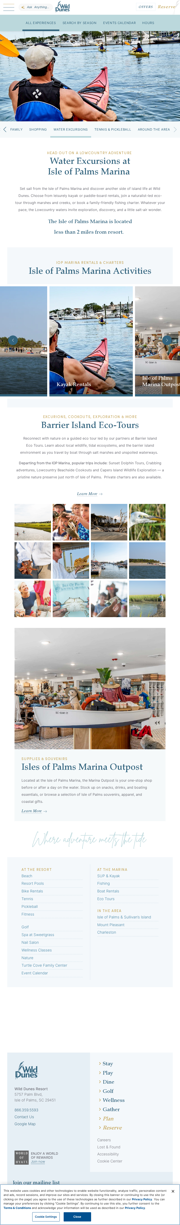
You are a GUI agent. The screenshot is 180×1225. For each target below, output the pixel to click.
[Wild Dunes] (63, 7)
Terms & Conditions (17, 1208)
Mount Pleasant (110, 925)
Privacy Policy (142, 1199)
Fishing (103, 883)
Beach (27, 876)
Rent (61, 397)
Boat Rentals (108, 891)
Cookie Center (109, 1161)
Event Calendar (35, 973)
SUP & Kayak (108, 876)
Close (77, 1216)
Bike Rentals (32, 891)
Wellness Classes (37, 950)
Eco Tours (106, 899)
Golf (25, 927)
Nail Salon (30, 942)
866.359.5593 (26, 1110)
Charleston (106, 932)
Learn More (87, 493)
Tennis (27, 899)
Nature (27, 958)
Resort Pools (33, 883)
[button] (5, 129)
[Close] (173, 1191)
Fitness (28, 914)
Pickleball (30, 906)
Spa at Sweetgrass (38, 935)
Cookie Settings (46, 1216)
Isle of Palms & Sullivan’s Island (124, 917)
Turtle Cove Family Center (44, 965)
